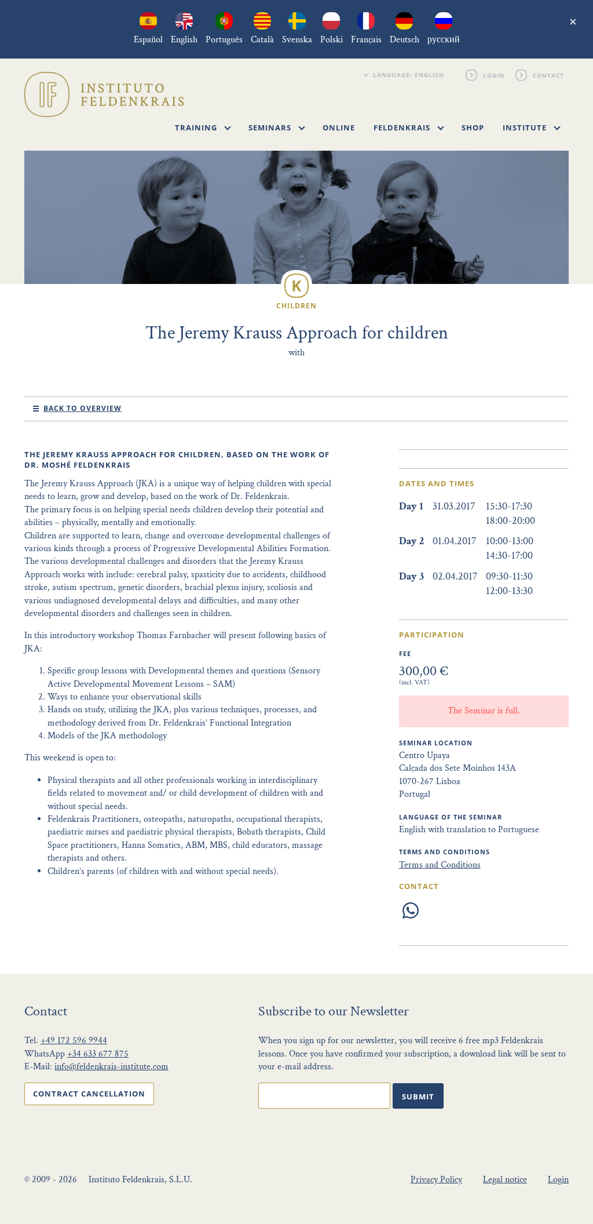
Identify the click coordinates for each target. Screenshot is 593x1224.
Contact (549, 75)
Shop (473, 127)
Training (197, 127)
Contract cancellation (89, 1093)
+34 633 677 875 (98, 1054)
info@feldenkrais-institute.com (111, 1067)
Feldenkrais (403, 127)
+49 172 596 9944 (74, 1040)
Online (339, 127)
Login (494, 75)
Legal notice (505, 1180)
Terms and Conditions (440, 865)
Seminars (271, 127)
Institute (526, 127)
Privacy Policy (436, 1180)
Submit (418, 1096)
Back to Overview (82, 408)
